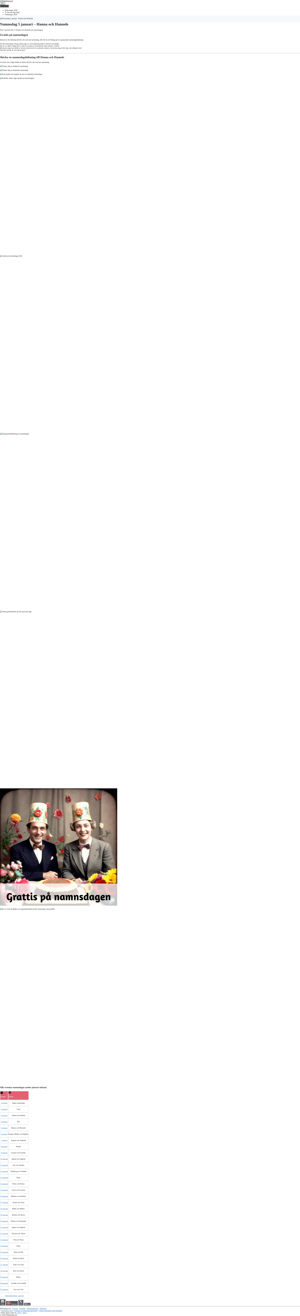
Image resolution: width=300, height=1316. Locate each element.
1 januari (4, 1103)
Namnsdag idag (7, 1311)
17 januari (4, 1202)
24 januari (4, 1246)
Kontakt (22, 1309)
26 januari (4, 1258)
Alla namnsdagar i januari (14, 1296)
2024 (24, 1313)
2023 (19, 1313)
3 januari (4, 1115)
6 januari (4, 1134)
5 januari (4, 1128)
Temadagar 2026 (11, 14)
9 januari (4, 1153)
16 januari (4, 1196)
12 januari (4, 1171)
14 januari (4, 1184)
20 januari (4, 1221)
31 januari (4, 1289)
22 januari (4, 1233)
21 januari (4, 1227)
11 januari (4, 1165)
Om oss (15, 1309)
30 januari (4, 1283)
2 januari (4, 1109)
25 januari (4, 1252)
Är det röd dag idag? (12, 12)
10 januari (4, 1159)
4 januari (4, 1122)
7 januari (4, 1140)
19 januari (4, 1215)
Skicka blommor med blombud (50, 1311)
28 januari (4, 1271)
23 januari (4, 1240)
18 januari (4, 1209)
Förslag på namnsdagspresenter (26, 1311)
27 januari (4, 1265)
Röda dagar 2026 (11, 10)
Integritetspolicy (33, 1309)
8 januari (4, 1146)
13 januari (4, 1178)
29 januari (4, 1277)
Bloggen (43, 1309)
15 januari (4, 1190)
